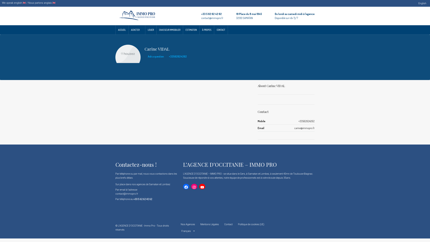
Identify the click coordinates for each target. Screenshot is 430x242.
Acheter (135, 29)
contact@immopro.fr (212, 18)
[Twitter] (294, 227)
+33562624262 (177, 56)
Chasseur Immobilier (169, 29)
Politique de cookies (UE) (251, 224)
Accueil (122, 29)
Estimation (191, 29)
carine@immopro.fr (304, 128)
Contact (221, 29)
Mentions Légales (209, 224)
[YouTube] (311, 227)
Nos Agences (188, 224)
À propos (206, 29)
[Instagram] (300, 227)
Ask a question (155, 56)
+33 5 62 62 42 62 (211, 14)
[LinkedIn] (305, 227)
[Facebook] (288, 227)
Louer (151, 29)
